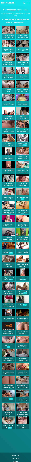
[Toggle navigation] (28, 3)
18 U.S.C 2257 (15, 455)
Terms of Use (15, 458)
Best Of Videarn (7, 2)
